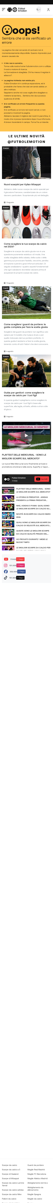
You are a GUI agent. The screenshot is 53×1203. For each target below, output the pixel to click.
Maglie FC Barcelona (36, 1174)
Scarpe (6, 148)
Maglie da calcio (34, 1199)
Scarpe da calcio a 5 (11, 1169)
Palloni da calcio (9, 1199)
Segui (21, 559)
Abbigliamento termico (37, 1183)
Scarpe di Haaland (10, 1174)
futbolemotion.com (34, 66)
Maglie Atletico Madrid (37, 1178)
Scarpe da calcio (9, 1165)
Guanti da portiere (35, 1165)
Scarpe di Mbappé (10, 1178)
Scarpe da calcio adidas (13, 1190)
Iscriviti (44, 479)
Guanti (5, 288)
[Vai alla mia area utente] (48, 9)
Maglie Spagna (34, 1194)
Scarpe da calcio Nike (11, 1194)
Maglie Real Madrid (36, 1169)
